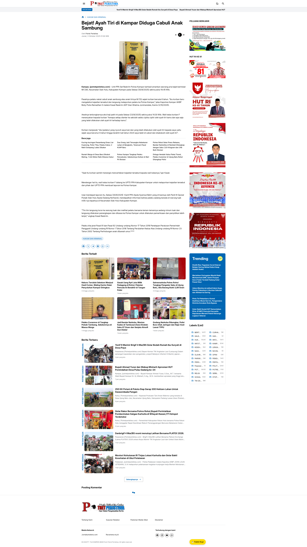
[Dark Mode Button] (217, 3)
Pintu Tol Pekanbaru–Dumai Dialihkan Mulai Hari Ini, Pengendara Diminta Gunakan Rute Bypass (207, 301)
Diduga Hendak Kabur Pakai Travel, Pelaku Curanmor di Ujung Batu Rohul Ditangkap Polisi (168, 156)
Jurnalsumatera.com (89, 535)
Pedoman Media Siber (139, 520)
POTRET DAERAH (83, 374)
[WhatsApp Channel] (172, 535)
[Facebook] (83, 246)
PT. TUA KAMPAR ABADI (95, 542)
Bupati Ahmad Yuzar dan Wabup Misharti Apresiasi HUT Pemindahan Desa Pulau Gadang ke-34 (171, 10)
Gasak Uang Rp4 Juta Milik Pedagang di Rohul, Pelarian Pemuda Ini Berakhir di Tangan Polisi (131, 286)
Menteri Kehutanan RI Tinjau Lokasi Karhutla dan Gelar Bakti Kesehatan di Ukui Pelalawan (146, 456)
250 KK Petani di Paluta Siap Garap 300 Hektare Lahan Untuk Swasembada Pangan (146, 390)
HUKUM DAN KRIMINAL (92, 239)
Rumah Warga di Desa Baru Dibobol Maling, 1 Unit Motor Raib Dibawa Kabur (98, 155)
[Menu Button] (84, 3)
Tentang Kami (87, 520)
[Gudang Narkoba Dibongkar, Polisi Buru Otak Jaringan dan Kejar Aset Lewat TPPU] (169, 308)
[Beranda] (83, 17)
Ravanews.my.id (112, 535)
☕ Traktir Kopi (198, 542)
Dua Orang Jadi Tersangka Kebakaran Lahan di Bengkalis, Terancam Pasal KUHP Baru (132, 144)
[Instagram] (162, 535)
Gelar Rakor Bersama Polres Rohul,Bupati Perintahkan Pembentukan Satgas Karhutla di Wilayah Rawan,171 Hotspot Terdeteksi (146, 414)
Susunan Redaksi (112, 520)
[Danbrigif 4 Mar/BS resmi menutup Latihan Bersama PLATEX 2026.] (98, 441)
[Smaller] (176, 35)
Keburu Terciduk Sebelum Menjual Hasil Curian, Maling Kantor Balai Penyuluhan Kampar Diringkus (97, 285)
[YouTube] (167, 535)
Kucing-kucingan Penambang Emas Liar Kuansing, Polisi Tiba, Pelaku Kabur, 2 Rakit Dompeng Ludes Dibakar (97, 144)
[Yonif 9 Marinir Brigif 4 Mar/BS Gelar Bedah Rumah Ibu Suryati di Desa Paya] (98, 353)
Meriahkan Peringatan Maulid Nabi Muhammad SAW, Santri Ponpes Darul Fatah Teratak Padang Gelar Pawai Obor (206, 278)
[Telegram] (93, 246)
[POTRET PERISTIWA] (104, 507)
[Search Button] (223, 3)
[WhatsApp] (103, 246)
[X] (88, 246)
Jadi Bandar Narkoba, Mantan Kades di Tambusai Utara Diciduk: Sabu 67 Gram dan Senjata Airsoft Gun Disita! (132, 326)
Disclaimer (159, 520)
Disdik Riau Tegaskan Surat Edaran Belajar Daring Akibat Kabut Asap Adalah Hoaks (206, 267)
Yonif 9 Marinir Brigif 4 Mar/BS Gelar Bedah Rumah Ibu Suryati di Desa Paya (99, 10)
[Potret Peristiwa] (103, 3)
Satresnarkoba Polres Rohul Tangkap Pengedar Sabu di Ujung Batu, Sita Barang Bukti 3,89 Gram (168, 285)
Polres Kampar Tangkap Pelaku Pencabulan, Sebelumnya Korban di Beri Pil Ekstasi (133, 156)
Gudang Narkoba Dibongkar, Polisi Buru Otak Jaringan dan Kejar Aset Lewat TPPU (168, 325)
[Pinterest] (98, 246)
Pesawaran (83, 350)
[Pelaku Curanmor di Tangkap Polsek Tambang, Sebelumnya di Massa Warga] (98, 308)
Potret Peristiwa (113, 542)
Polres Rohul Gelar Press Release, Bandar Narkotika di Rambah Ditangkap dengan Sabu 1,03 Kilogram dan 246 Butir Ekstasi (169, 146)
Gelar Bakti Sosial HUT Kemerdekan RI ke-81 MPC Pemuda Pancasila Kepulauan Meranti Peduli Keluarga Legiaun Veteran (206, 312)
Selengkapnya (132, 479)
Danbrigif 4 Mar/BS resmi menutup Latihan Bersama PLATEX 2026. (149, 433)
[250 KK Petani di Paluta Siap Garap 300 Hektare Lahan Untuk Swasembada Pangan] (98, 397)
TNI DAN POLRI (83, 439)
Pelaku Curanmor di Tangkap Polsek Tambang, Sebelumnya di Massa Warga (97, 325)
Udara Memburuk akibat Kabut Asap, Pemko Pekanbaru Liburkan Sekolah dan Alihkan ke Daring (207, 290)
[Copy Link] (107, 246)
